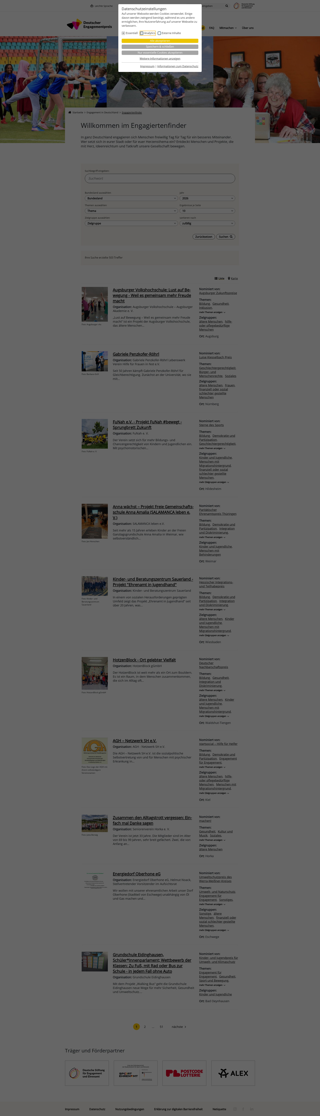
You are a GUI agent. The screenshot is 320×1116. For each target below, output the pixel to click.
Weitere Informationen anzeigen (160, 58)
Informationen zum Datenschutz (177, 66)
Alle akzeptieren (160, 41)
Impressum (147, 66)
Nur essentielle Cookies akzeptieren (160, 52)
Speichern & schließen (160, 46)
